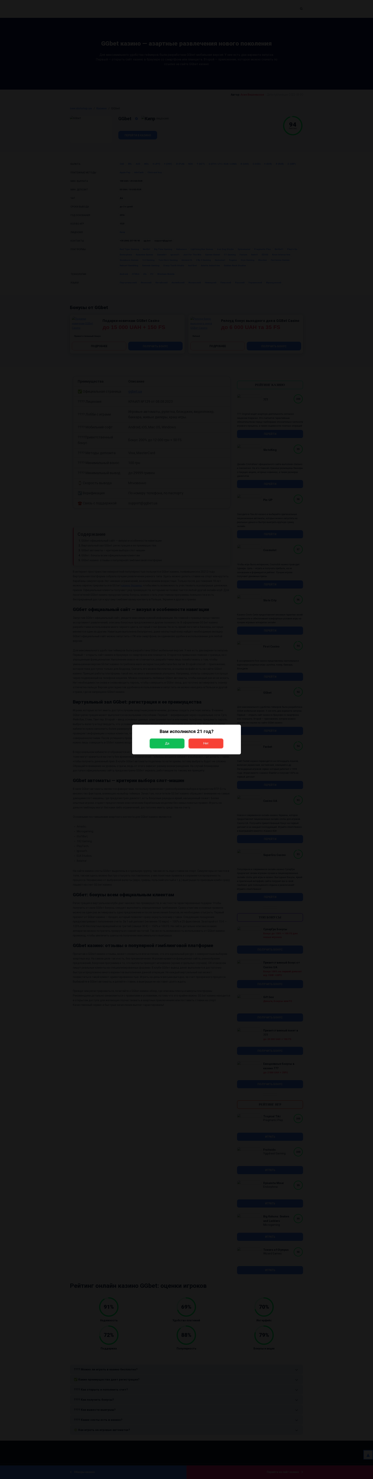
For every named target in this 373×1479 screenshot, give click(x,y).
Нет (206, 743)
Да (167, 743)
